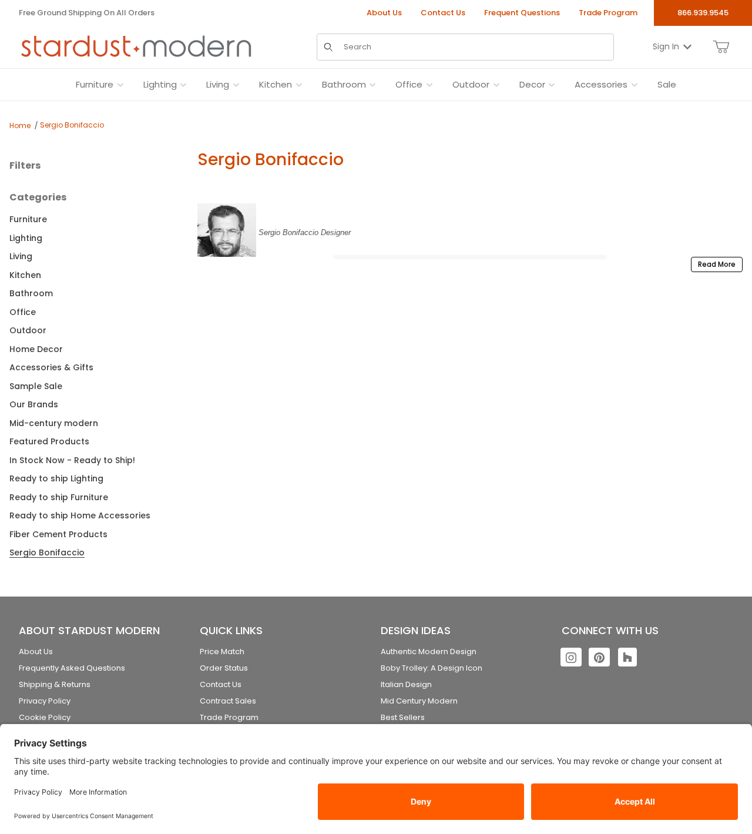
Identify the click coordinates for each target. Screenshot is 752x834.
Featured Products (49, 441)
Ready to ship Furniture (58, 497)
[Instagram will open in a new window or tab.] (571, 657)
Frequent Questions (522, 12)
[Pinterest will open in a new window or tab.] (599, 657)
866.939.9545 (702, 12)
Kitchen (25, 275)
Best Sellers (403, 717)
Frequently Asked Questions (72, 668)
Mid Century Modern (419, 700)
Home (20, 125)
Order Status (224, 668)
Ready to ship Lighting (56, 478)
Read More (717, 264)
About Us (384, 12)
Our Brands (33, 404)
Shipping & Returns (54, 684)
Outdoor (27, 330)
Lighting (25, 238)
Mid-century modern (53, 423)
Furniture (28, 219)
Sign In (666, 46)
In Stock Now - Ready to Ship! (72, 460)
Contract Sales (228, 700)
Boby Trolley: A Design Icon (431, 668)
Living (20, 256)
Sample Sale (35, 386)
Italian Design (406, 684)
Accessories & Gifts (51, 367)
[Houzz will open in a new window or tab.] (627, 657)
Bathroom (31, 293)
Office (22, 312)
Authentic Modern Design (428, 651)
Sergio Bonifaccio (72, 125)
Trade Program (608, 12)
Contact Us (443, 12)
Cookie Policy (44, 717)
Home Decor (36, 349)
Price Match (222, 651)
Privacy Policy (44, 700)
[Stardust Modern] (136, 46)
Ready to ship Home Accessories (79, 515)
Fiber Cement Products (58, 534)
